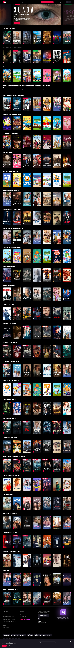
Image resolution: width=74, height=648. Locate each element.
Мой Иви (22, 611)
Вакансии (5, 613)
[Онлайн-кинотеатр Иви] (5, 2)
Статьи (21, 617)
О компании (5, 611)
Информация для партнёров (8, 616)
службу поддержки (17, 645)
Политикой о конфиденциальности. (9, 643)
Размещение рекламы (7, 617)
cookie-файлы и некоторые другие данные (47, 640)
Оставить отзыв (6, 627)
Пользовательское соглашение (9, 619)
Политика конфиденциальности (9, 621)
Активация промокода (25, 619)
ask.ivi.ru (39, 621)
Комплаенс (5, 625)
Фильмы (22, 613)
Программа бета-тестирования (9, 614)
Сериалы (22, 614)
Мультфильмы (23, 616)
